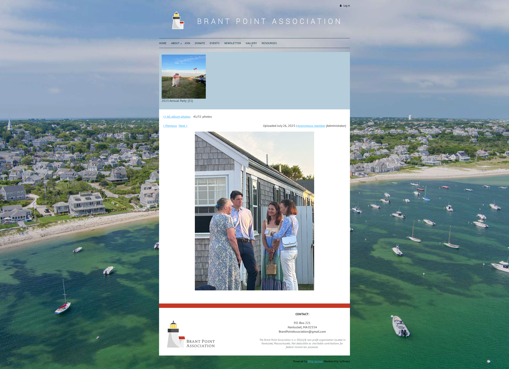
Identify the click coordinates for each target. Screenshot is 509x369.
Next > (183, 126)
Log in (346, 5)
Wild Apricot (315, 361)
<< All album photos (176, 117)
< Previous (170, 126)
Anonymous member (311, 126)
